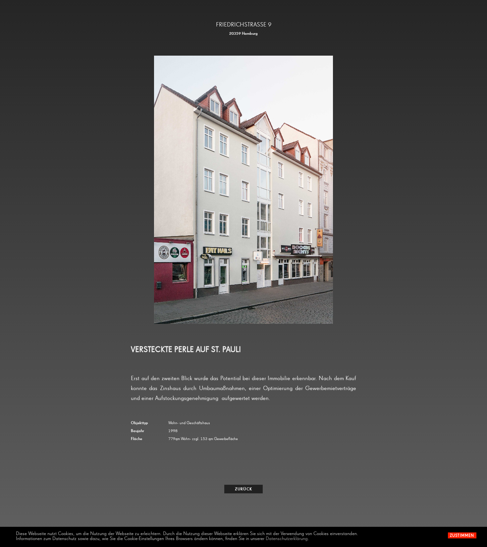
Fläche (136, 439)
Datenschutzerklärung (287, 538)
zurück (243, 489)
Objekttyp (139, 423)
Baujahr (137, 431)
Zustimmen (462, 536)
